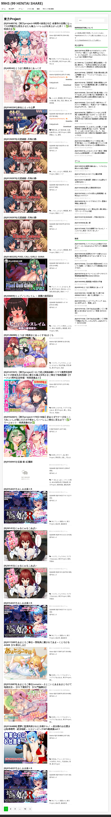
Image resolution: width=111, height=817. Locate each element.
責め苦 (57, 524)
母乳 (56, 331)
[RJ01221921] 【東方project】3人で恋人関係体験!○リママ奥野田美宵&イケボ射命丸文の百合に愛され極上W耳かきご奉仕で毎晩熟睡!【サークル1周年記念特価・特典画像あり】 (38, 375)
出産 (68, 130)
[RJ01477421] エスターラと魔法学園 (88, 174)
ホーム (4, 9)
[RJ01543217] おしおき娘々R (18, 489)
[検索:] (91, 20)
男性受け (58, 457)
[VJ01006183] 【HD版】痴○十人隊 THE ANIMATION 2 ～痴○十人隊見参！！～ (89, 294)
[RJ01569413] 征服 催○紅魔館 (18, 461)
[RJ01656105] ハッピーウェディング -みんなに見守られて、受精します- (90, 302)
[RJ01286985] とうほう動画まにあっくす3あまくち (29, 335)
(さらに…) (52, 38)
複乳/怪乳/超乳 (54, 291)
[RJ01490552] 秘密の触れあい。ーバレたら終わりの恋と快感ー (91, 167)
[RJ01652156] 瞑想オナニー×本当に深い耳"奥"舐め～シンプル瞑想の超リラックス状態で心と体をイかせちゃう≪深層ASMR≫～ (91, 143)
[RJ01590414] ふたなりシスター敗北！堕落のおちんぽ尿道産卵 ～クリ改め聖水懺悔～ (91, 152)
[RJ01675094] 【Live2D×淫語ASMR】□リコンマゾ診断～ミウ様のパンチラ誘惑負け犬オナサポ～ (91, 266)
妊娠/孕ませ (53, 132)
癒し (69, 61)
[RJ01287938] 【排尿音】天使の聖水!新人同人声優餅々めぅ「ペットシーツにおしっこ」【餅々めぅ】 (91, 74)
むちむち (65, 287)
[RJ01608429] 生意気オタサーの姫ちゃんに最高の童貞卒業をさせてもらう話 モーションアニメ (91, 256)
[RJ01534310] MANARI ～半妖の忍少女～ (90, 217)
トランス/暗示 (61, 326)
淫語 (62, 100)
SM (52, 521)
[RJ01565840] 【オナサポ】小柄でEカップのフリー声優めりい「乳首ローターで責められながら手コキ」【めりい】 (91, 104)
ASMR (53, 59)
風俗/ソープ (59, 174)
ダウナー (59, 455)
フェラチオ (62, 363)
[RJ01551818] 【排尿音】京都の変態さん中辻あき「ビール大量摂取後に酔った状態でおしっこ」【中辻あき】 (91, 84)
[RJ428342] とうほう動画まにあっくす (22, 68)
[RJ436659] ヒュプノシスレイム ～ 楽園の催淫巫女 (28, 295)
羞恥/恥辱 (67, 485)
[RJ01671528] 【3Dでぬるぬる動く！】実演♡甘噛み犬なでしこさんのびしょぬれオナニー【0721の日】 (91, 321)
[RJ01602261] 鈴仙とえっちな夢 (19, 107)
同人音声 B (79, 45)
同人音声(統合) (65, 32)
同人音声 (11, 9)
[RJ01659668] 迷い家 (83, 223)
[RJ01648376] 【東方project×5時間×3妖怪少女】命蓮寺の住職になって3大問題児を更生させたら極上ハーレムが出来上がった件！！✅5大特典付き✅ (38, 26)
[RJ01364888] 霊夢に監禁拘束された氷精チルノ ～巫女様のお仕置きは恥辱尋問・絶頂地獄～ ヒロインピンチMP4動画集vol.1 (37, 727)
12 (25, 809)
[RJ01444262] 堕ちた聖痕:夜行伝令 (88, 188)
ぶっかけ (54, 98)
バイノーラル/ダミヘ (63, 675)
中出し (59, 761)
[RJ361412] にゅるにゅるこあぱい (20, 528)
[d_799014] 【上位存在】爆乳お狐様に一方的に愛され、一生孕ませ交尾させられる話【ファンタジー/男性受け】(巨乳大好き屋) (91, 64)
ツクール (54, 130)
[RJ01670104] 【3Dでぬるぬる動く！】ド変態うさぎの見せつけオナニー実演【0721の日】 (91, 311)
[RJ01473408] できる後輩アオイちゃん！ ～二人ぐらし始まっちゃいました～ (91, 229)
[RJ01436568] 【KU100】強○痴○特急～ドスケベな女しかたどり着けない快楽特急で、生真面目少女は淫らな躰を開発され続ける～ (91, 94)
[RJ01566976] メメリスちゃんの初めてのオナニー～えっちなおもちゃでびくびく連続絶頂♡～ (91, 246)
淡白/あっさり (65, 289)
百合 (69, 410)
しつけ (53, 171)
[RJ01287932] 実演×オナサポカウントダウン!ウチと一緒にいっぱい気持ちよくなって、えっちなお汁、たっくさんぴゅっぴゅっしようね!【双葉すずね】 (91, 53)
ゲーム (21, 9)
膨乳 (59, 135)
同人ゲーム (64, 110)
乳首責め (65, 761)
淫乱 (58, 100)
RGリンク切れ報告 (48, 9)
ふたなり (60, 171)
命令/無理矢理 (56, 482)
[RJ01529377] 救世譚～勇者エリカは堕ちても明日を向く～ (91, 181)
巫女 (53, 328)
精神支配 (60, 485)
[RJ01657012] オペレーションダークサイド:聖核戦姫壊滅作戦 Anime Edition (91, 275)
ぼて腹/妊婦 (62, 130)
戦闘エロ (63, 521)
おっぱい (60, 480)
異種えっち (53, 135)
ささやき (59, 408)
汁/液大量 (52, 100)
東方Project (63, 61)
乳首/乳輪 (62, 365)
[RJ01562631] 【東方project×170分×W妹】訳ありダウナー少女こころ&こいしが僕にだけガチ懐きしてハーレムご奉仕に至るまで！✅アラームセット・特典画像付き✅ (37, 419)
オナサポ (66, 759)
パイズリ (54, 363)
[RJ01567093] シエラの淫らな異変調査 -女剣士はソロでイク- (90, 194)
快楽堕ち (59, 328)
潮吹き (67, 100)
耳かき (51, 64)
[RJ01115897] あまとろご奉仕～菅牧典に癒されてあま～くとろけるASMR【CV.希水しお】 (37, 643)
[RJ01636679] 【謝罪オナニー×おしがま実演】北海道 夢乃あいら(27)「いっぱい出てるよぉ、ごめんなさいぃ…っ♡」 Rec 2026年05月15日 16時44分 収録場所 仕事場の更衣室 (91, 116)
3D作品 (53, 759)
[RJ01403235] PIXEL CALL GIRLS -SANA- (24, 256)
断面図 (60, 98)
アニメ (53, 287)
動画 (38, 9)
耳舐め (57, 413)
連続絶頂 (64, 524)
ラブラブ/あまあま (62, 59)
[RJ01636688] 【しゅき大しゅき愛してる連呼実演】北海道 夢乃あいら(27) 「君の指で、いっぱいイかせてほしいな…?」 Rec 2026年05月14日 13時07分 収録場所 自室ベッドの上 (91, 131)
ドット (59, 287)
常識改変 (65, 482)
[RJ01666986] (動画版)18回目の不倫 (88, 281)
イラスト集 (30, 9)
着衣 (68, 559)
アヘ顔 (53, 480)
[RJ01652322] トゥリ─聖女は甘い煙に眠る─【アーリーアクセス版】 (91, 210)
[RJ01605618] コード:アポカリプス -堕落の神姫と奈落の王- (91, 202)
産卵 (68, 132)
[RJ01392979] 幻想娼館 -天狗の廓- (20, 139)
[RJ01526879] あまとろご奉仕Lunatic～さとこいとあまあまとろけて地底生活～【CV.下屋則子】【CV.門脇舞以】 (38, 685)
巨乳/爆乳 (55, 61)
